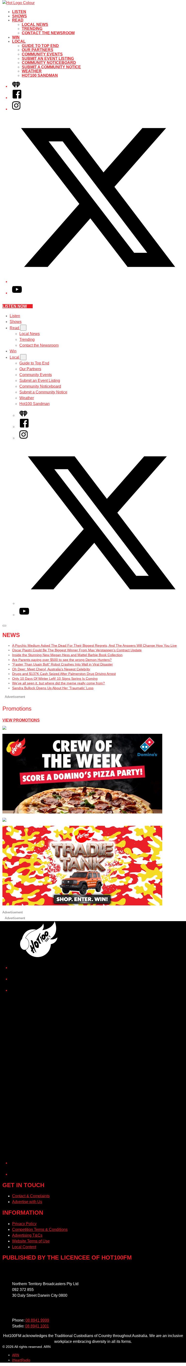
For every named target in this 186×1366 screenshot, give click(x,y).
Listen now (14, 306)
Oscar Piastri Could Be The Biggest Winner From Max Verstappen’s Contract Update (77, 650)
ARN (15, 1355)
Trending (32, 29)
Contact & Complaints (31, 1196)
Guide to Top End (40, 46)
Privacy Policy (24, 1224)
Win (16, 37)
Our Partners (37, 50)
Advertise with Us (27, 1202)
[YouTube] (17, 293)
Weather (32, 71)
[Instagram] (16, 109)
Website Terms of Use (31, 1241)
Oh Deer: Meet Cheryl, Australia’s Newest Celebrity (51, 669)
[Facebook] (17, 98)
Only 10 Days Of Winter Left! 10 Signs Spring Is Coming (55, 678)
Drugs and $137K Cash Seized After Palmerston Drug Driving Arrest (64, 674)
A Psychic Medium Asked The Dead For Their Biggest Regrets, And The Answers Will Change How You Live (94, 645)
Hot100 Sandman (40, 75)
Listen (19, 12)
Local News (35, 24)
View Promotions (21, 720)
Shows (19, 16)
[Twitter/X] (98, 282)
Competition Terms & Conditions (40, 1229)
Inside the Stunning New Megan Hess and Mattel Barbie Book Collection (67, 655)
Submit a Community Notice (51, 67)
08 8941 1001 (37, 1326)
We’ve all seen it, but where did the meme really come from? (58, 683)
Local (19, 41)
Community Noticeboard (49, 63)
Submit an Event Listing (48, 58)
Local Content (24, 1247)
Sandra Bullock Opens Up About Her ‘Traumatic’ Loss (52, 688)
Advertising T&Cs (27, 1235)
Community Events (42, 54)
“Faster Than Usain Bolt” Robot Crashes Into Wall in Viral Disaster (62, 664)
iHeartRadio (21, 1360)
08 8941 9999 (37, 1320)
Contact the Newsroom (48, 33)
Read (17, 20)
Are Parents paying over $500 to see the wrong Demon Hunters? (62, 660)
